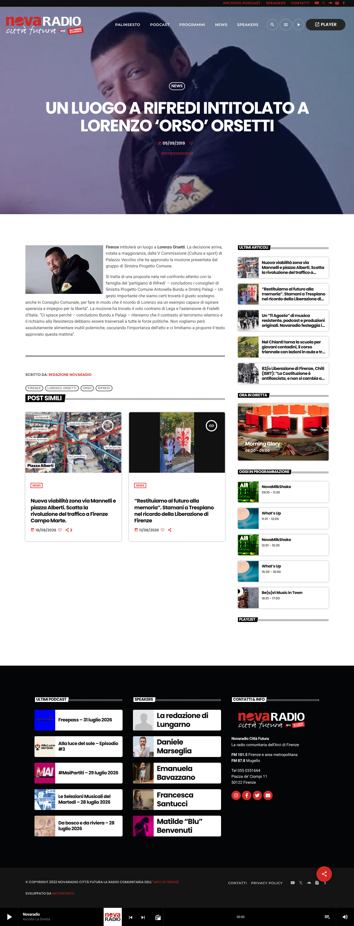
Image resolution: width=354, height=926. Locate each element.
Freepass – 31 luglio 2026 (85, 720)
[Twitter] (257, 795)
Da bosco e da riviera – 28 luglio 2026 (86, 826)
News (177, 86)
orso (87, 388)
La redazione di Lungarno (182, 720)
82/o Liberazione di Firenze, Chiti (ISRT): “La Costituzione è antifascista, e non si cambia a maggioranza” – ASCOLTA (293, 376)
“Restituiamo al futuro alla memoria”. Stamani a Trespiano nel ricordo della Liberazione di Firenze (174, 510)
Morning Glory (262, 443)
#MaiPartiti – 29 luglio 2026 (88, 773)
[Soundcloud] (330, 3)
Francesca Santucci (175, 799)
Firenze (34, 388)
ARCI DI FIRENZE (166, 882)
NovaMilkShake (276, 487)
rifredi (104, 388)
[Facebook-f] (246, 795)
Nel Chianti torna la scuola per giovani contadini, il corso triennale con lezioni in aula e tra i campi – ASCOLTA (293, 349)
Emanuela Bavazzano (176, 772)
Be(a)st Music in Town (282, 593)
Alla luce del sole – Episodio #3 (88, 746)
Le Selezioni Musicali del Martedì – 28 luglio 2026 (84, 799)
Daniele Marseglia (174, 746)
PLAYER (326, 24)
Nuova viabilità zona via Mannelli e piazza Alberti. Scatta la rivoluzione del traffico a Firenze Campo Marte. (73, 510)
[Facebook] (344, 3)
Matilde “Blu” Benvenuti (179, 825)
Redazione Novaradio (70, 374)
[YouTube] (317, 3)
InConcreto (63, 893)
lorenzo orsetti (61, 388)
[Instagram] (337, 3)
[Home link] (33, 24)
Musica (252, 428)
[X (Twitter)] (324, 3)
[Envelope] (268, 795)
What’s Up (271, 513)
